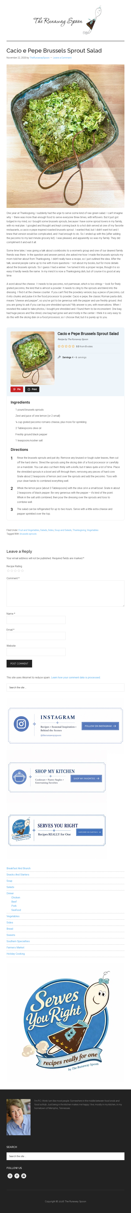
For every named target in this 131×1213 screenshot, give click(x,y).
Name (11, 613)
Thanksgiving (79, 530)
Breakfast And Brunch (19, 868)
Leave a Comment (62, 57)
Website (11, 645)
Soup (9, 880)
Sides (51, 530)
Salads (43, 530)
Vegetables (92, 530)
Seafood (16, 910)
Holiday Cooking (16, 953)
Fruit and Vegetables (29, 530)
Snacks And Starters (18, 874)
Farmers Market (15, 947)
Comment (13, 578)
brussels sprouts (28, 534)
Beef (14, 901)
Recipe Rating (14, 566)
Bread (10, 928)
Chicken (15, 897)
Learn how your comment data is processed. (75, 677)
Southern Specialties (18, 941)
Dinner (10, 893)
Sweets (11, 935)
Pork (14, 905)
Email (10, 629)
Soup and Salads (63, 530)
